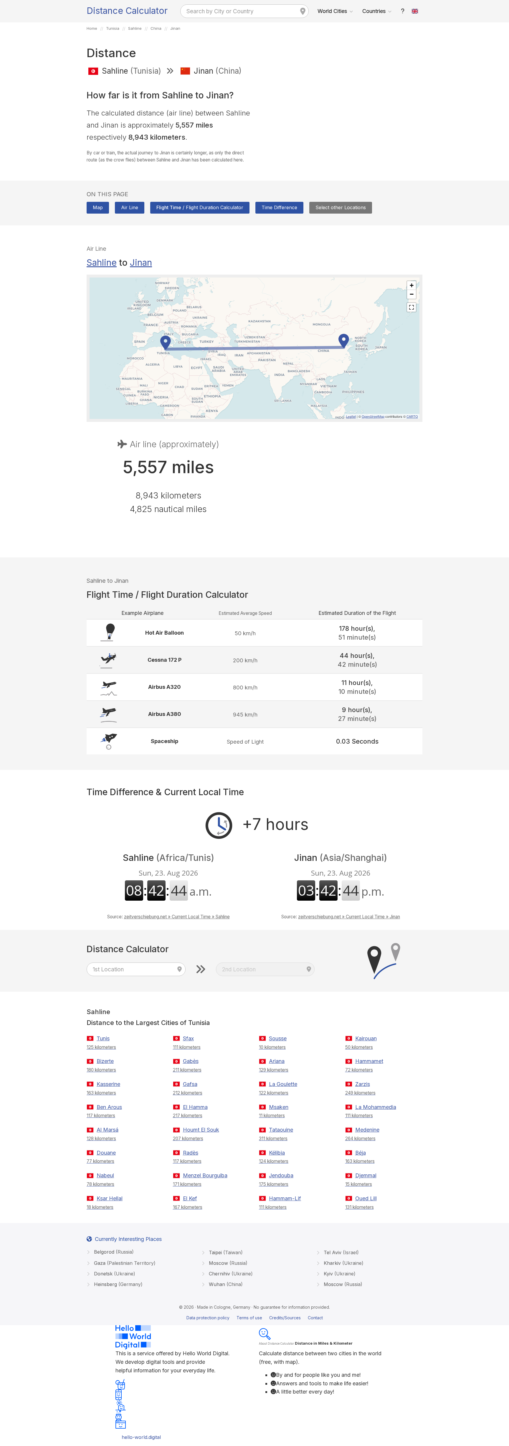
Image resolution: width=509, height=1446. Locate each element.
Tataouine (281, 1130)
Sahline (102, 262)
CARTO (412, 416)
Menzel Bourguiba (205, 1175)
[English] (415, 11)
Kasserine (108, 1084)
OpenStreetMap (373, 416)
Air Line (129, 207)
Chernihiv (230, 1274)
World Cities (332, 11)
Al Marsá (107, 1130)
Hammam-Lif (285, 1198)
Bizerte (105, 1061)
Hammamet (369, 1061)
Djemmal (365, 1175)
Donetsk (113, 1274)
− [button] (412, 294)
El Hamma (195, 1107)
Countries (374, 11)
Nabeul (105, 1175)
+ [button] (412, 285)
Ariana (277, 1061)
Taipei (225, 1252)
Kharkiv (342, 1263)
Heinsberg (117, 1284)
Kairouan (366, 1038)
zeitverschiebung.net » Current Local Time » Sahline (177, 917)
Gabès (191, 1061)
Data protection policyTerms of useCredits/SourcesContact (254, 1317)
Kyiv (339, 1274)
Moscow (227, 1263)
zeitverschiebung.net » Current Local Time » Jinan (349, 917)
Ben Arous (109, 1107)
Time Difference (279, 207)
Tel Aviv (340, 1252)
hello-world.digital (141, 1437)
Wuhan (225, 1284)
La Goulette (283, 1084)
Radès (190, 1153)
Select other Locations (340, 207)
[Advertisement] (340, 123)
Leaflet (351, 416)
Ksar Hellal (110, 1198)
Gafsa (190, 1084)
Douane (106, 1153)
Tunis (103, 1038)
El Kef (190, 1198)
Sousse (278, 1038)
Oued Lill (366, 1198)
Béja (360, 1153)
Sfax (188, 1038)
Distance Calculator (127, 10)
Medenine (367, 1130)
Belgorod (113, 1252)
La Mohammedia (375, 1107)
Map (98, 207)
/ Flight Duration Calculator (199, 207)
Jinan (141, 262)
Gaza (124, 1263)
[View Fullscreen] (411, 307)
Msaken (278, 1107)
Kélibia (277, 1153)
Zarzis (362, 1084)
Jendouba (281, 1175)
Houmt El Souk (201, 1130)
